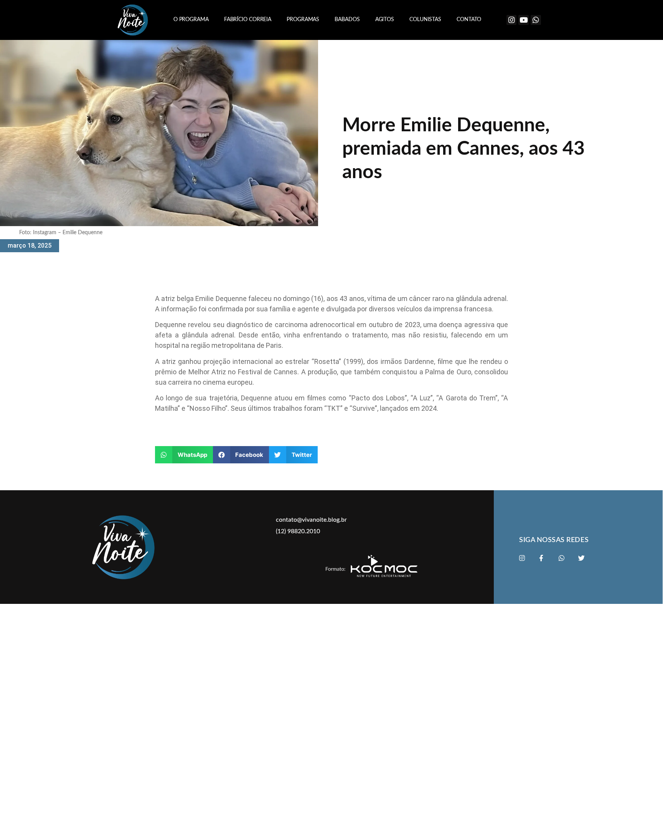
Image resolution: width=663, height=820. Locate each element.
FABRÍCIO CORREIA (247, 19)
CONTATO (469, 19)
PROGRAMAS (303, 19)
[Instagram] (511, 20)
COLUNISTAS (425, 19)
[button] (184, 454)
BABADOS (347, 19)
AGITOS (384, 19)
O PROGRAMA (191, 19)
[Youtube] (523, 20)
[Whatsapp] (536, 20)
